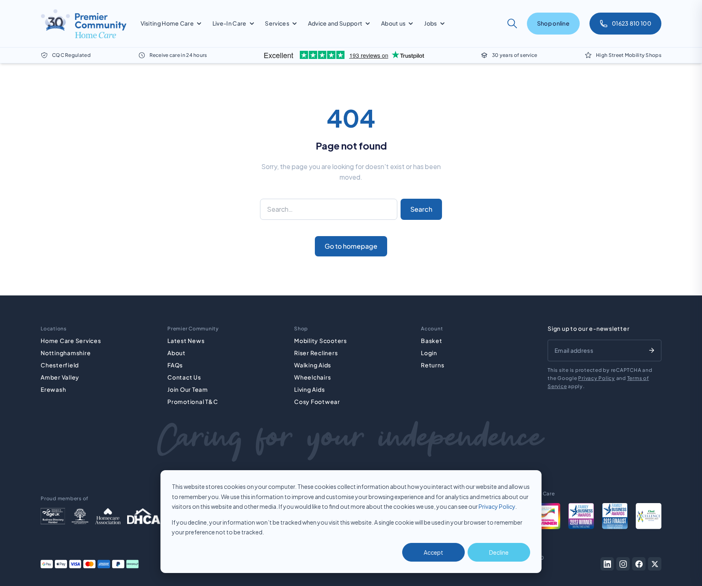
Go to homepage (351, 246)
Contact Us (184, 377)
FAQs (175, 365)
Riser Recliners (316, 352)
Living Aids (309, 389)
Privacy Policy (497, 506)
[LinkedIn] (607, 564)
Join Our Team (187, 389)
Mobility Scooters (320, 340)
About (176, 352)
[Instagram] (623, 564)
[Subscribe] (651, 350)
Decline (499, 552)
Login (429, 352)
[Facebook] (639, 564)
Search (421, 209)
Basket (431, 340)
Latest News (185, 340)
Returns (432, 365)
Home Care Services (71, 340)
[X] (654, 564)
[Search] (512, 23)
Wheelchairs (312, 377)
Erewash (53, 389)
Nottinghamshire (66, 352)
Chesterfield (60, 365)
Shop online (553, 23)
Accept (433, 552)
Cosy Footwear (317, 401)
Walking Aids (312, 365)
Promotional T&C (192, 401)
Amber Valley (60, 377)
